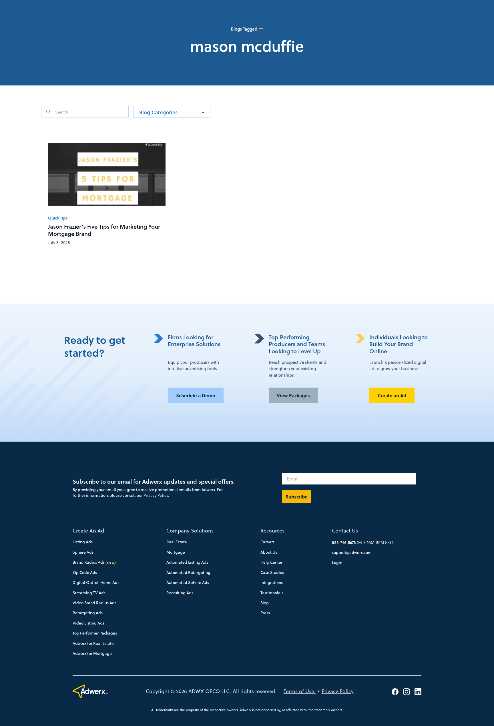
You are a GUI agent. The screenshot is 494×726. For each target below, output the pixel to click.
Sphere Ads (83, 552)
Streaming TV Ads (89, 593)
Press (265, 613)
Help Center (271, 562)
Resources (272, 530)
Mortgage (175, 552)
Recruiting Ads (179, 593)
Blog (264, 603)
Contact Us (345, 530)
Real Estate (176, 542)
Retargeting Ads (88, 613)
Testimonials (271, 593)
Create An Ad (88, 530)
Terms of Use (300, 691)
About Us (268, 552)
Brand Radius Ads (94, 562)
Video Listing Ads (88, 623)
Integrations (271, 582)
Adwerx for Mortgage (92, 653)
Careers (267, 542)
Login (337, 562)
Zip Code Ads (85, 572)
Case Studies (272, 572)
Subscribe (297, 496)
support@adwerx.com (352, 552)
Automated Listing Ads (187, 562)
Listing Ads (83, 542)
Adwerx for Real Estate (93, 643)
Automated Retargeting (188, 572)
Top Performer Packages (95, 633)
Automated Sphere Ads (187, 582)
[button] (172, 112)
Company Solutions (190, 530)
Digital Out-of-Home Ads (96, 582)
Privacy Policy (156, 495)
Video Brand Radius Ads (94, 603)
